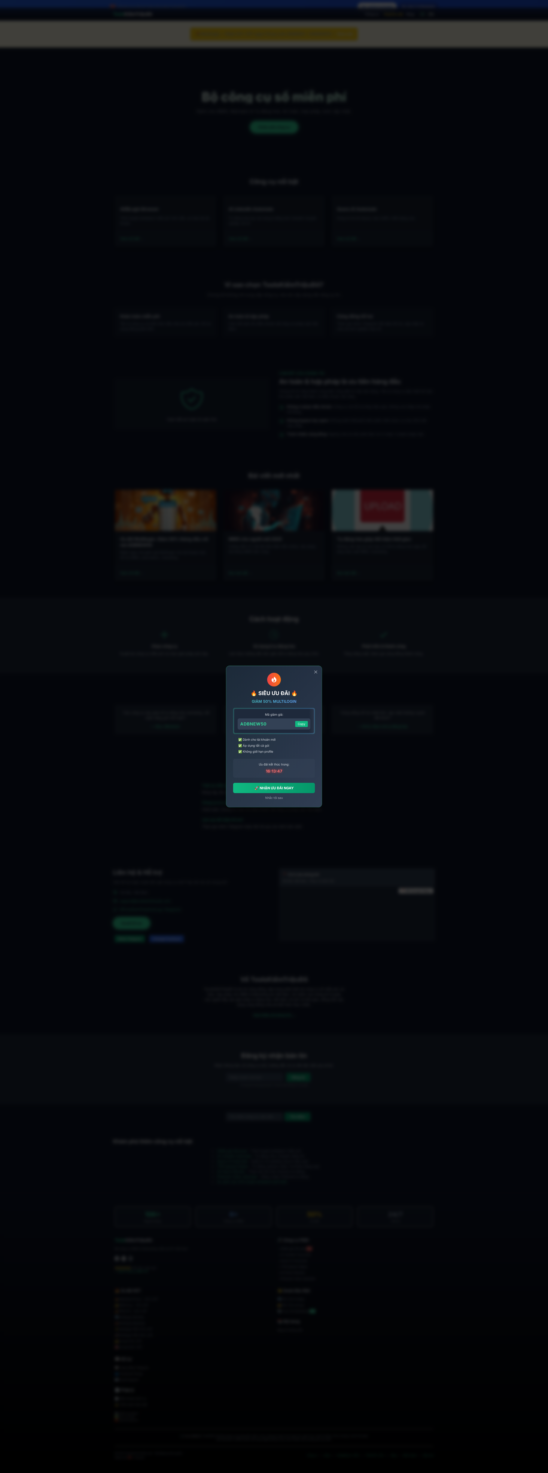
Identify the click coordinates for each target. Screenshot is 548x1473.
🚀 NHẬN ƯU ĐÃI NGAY (274, 788)
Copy (301, 724)
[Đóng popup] (315, 672)
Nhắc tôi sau (274, 798)
